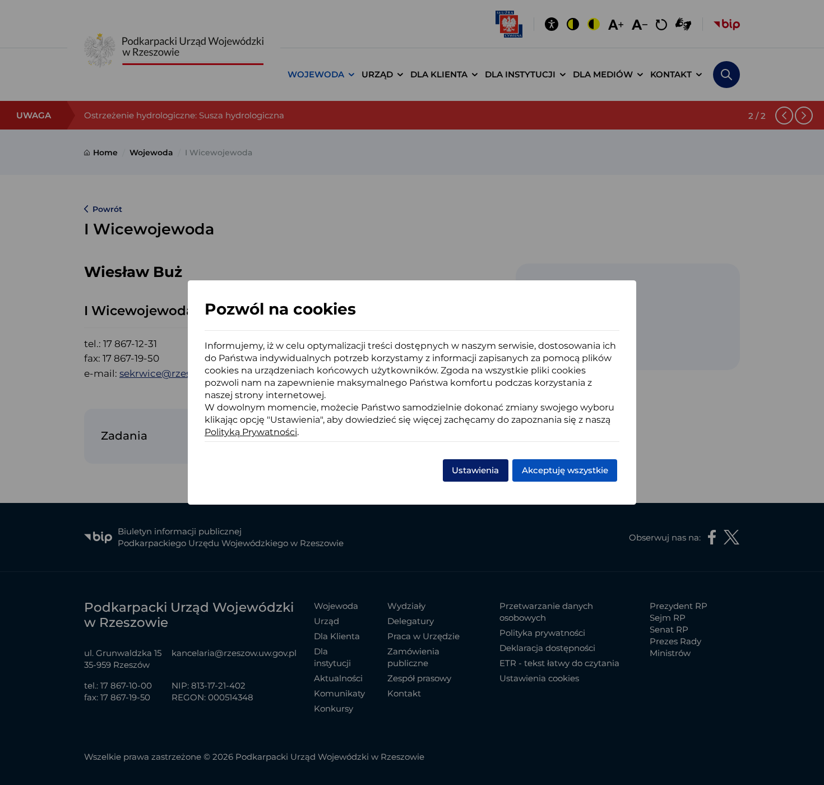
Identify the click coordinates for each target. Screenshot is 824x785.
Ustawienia (475, 470)
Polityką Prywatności (251, 432)
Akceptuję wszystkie (565, 470)
